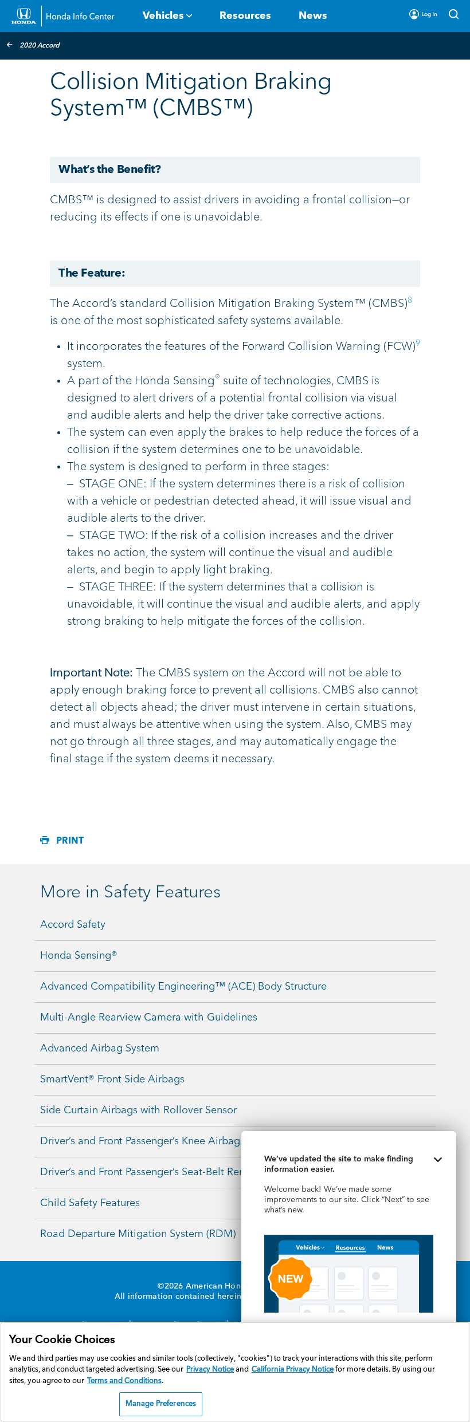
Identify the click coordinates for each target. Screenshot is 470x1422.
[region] (235, 1372)
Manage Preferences (161, 1404)
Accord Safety (72, 925)
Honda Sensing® (78, 956)
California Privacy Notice (293, 1369)
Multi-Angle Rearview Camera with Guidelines (148, 1018)
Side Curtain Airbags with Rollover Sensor (138, 1110)
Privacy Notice (210, 1369)
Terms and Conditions (124, 1381)
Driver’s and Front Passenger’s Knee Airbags (142, 1141)
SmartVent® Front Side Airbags (112, 1079)
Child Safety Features (90, 1203)
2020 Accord (39, 45)
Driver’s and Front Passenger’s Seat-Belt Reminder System (174, 1172)
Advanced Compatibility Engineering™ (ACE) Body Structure (183, 987)
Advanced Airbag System (99, 1048)
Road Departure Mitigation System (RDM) (138, 1234)
